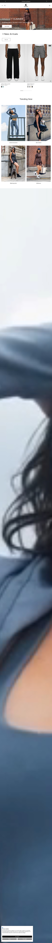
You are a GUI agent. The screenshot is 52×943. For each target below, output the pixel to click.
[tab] (10, 34)
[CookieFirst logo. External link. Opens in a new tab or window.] (2, 927)
